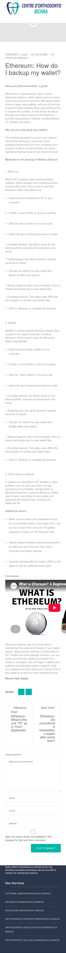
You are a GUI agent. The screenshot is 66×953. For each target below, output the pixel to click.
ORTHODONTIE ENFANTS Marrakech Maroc (32, 918)
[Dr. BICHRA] (33, 8)
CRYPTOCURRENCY (17, 58)
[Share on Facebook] (21, 692)
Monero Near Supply (16, 678)
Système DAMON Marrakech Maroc (28, 893)
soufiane (41, 54)
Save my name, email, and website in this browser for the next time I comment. (28, 838)
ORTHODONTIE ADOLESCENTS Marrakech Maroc (31, 929)
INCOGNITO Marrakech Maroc (24, 901)
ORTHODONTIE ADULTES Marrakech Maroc (32, 940)
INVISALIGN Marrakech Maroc (24, 910)
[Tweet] (29, 692)
